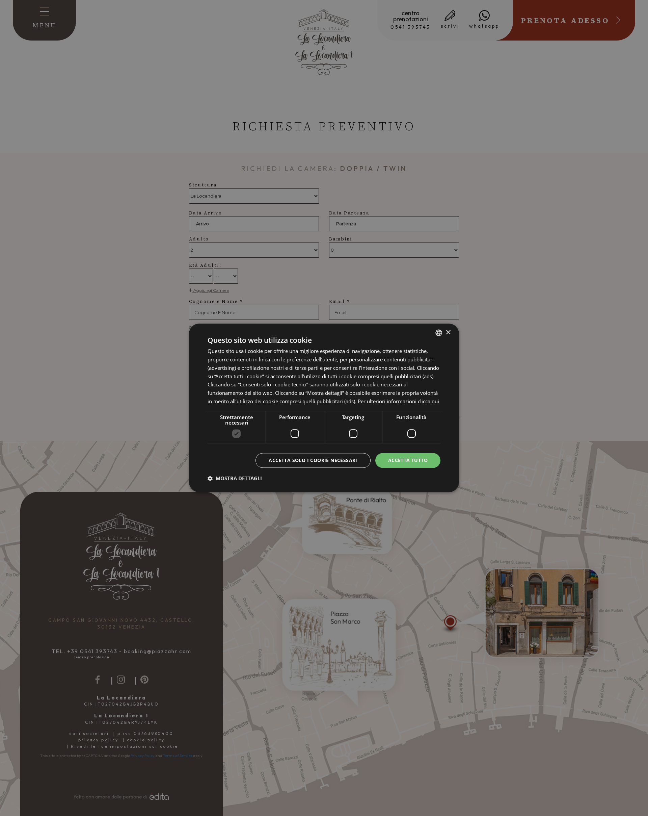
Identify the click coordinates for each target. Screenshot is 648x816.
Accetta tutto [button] (408, 460)
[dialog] (324, 408)
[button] (235, 478)
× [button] (448, 332)
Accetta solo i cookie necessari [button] (313, 460)
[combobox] (438, 332)
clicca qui (428, 401)
